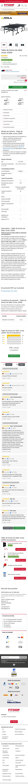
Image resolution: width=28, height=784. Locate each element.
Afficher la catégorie (20, 569)
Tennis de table (6, 755)
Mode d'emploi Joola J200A (10, 291)
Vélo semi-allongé (19, 760)
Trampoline (17, 751)
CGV (3, 729)
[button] (4, 45)
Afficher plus (8, 528)
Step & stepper (6, 765)
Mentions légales (18, 731)
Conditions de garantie (9, 118)
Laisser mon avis (14, 356)
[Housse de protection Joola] (4, 544)
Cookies (4, 731)
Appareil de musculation (5, 751)
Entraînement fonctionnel (6, 770)
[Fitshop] (9, 5)
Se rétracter (14, 721)
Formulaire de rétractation (5, 737)
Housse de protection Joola (15, 543)
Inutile (8, 378)
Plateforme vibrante (19, 776)
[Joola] (6, 17)
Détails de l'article (8, 109)
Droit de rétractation (19, 734)
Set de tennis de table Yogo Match (12, 71)
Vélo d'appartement (19, 746)
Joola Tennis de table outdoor (8, 9)
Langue (21, 364)
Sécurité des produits (9, 127)
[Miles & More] (14, 701)
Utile (4, 378)
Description (6, 112)
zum (9, 716)
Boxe (4, 760)
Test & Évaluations (8, 121)
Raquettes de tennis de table (15, 565)
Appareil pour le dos (7, 773)
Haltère (17, 757)
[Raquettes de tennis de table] (4, 565)
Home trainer (18, 762)
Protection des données (20, 729)
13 (22, 335)
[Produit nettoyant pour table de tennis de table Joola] (4, 555)
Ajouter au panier (17, 87)
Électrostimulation (7, 776)
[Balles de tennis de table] (4, 574)
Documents (6, 115)
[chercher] (22, 5)
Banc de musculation (20, 755)
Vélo (3, 762)
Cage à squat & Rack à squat (20, 766)
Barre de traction (19, 773)
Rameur (17, 748)
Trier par (8, 364)
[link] (7, 637)
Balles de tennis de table (14, 574)
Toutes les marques (7, 780)
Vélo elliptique (6, 746)
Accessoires (7, 124)
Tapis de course (6, 748)
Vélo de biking (6, 757)
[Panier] (26, 5)
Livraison (4, 734)
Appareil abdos (18, 769)
